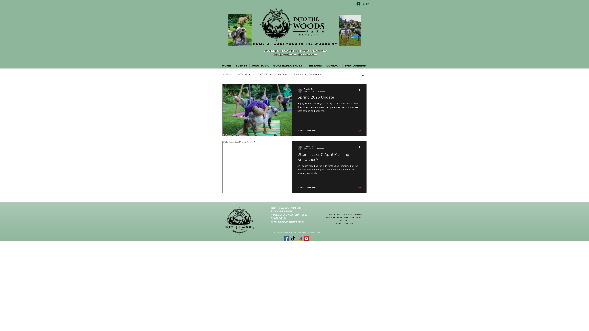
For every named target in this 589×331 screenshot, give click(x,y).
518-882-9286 (278, 218)
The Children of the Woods (307, 74)
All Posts (227, 74)
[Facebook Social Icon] (286, 238)
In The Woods (245, 74)
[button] (362, 75)
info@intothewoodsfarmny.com (295, 54)
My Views (283, 74)
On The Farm (265, 74)
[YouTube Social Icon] (306, 238)
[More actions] (360, 90)
